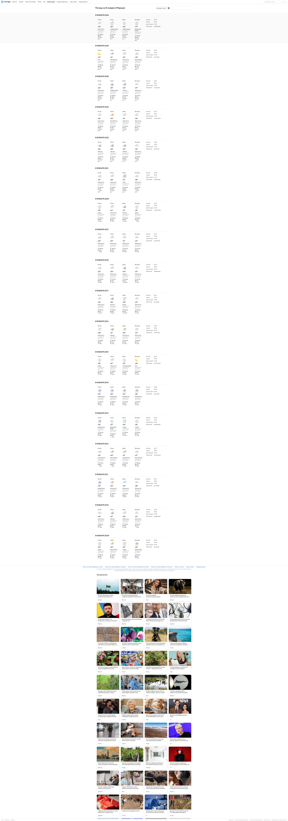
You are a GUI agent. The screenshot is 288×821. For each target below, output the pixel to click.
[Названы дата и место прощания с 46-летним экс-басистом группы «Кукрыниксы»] (156, 806)
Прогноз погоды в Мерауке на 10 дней (161, 567)
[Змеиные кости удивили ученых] (132, 806)
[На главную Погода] (6, 2)
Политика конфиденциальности (241, 820)
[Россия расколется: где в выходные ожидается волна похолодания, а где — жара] (156, 638)
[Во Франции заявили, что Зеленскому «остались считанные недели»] (108, 614)
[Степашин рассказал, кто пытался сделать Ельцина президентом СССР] (156, 614)
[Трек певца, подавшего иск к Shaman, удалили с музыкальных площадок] (180, 734)
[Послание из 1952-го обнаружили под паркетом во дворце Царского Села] (108, 638)
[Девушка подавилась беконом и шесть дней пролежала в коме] (156, 758)
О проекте (231, 820)
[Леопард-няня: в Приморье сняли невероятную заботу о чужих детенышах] (108, 686)
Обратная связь (267, 820)
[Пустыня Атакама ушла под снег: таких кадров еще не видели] (156, 734)
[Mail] (2, 2)
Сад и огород (190, 567)
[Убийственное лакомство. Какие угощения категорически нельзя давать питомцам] (180, 782)
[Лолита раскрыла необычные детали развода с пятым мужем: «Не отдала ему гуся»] (180, 758)
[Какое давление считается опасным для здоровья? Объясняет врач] (180, 614)
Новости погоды (179, 567)
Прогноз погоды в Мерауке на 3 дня (93, 567)
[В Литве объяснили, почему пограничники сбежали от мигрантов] (108, 590)
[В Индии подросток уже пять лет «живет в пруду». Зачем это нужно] (156, 686)
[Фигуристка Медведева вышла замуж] (180, 710)
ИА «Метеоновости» (282, 820)
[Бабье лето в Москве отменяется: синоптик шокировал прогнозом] (108, 734)
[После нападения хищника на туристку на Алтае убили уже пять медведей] (180, 590)
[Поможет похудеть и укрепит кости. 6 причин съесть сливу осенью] (132, 638)
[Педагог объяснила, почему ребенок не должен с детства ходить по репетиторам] (132, 782)
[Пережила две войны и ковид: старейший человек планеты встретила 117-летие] (132, 710)
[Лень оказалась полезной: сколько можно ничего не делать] (132, 734)
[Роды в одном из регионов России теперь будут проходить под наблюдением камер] (132, 686)
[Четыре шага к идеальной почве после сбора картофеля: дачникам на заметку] (156, 782)
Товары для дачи (200, 567)
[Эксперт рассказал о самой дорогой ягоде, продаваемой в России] (108, 662)
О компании (7, 820)
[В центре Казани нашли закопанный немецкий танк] (132, 614)
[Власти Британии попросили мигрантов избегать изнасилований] (108, 758)
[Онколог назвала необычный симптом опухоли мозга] (108, 782)
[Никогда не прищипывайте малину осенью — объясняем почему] (156, 662)
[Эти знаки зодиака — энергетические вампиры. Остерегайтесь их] (156, 590)
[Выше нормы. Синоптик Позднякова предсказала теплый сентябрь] (132, 662)
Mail (2, 820)
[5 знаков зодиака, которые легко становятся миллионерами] (180, 662)
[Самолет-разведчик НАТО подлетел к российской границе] (180, 686)
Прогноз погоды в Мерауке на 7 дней (138, 567)
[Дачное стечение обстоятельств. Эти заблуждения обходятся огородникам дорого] (180, 806)
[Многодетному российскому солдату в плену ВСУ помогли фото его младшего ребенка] (132, 590)
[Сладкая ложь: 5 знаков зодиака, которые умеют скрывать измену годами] (108, 710)
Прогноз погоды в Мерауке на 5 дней (115, 567)
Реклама (13, 820)
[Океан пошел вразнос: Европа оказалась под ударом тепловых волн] (180, 638)
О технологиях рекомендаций (256, 820)
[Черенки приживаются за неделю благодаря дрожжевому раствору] (132, 758)
